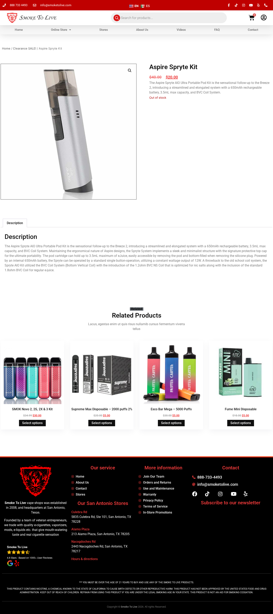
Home (19, 30)
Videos (181, 30)
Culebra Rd (79, 512)
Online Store (59, 30)
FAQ (217, 30)
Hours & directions (84, 559)
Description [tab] (15, 223)
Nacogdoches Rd (83, 541)
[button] (129, 70)
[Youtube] (251, 5)
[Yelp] (258, 5)
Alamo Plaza (80, 529)
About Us (142, 30)
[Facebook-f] (229, 5)
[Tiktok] (236, 5)
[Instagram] (243, 5)
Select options (32, 423)
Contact (253, 30)
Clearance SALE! (24, 48)
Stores (103, 30)
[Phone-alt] (266, 5)
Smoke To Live (129, 606)
